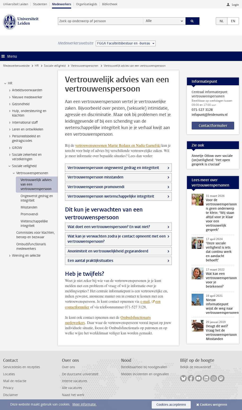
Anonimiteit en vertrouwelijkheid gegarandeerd (108, 251)
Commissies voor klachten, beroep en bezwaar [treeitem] (35, 234)
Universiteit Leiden (15, 4)
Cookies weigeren (213, 404)
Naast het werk (73, 395)
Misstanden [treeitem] (29, 207)
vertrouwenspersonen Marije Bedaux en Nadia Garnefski (117, 145)
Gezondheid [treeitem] (21, 104)
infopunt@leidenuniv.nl (210, 115)
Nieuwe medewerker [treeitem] (27, 97)
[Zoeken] (193, 21)
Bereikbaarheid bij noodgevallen (144, 367)
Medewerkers (61, 4)
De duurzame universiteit (80, 374)
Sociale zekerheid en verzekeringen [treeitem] (27, 156)
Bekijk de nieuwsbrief (195, 367)
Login (235, 5)
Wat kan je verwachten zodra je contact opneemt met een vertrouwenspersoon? (117, 239)
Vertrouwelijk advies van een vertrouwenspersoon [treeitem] (36, 184)
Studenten (40, 4)
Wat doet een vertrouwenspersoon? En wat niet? (109, 226)
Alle (149, 21)
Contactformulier (213, 125)
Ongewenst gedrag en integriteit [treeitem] (37, 198)
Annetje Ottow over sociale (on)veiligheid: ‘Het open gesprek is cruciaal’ (212, 160)
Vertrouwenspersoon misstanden (95, 177)
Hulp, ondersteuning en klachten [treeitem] (29, 113)
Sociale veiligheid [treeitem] (24, 166)
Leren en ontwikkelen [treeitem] (27, 129)
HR (37, 66)
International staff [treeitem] (25, 122)
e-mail (145, 301)
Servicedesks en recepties (21, 367)
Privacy (8, 388)
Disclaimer (10, 395)
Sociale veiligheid (55, 66)
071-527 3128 (202, 110)
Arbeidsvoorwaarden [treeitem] (27, 90)
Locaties (9, 374)
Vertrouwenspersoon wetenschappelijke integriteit (111, 196)
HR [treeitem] (10, 83)
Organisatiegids (86, 4)
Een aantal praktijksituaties (90, 260)
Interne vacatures (74, 381)
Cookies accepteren (171, 404)
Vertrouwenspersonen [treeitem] (32, 173)
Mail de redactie (14, 381)
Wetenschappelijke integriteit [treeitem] (34, 223)
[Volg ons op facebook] (191, 378)
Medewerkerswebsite (16, 66)
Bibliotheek (109, 4)
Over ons (68, 367)
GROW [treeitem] (17, 148)
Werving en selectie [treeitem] (26, 255)
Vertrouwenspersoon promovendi (96, 186)
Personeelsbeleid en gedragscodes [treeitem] (26, 138)
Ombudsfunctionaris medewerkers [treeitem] (31, 246)
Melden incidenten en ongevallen (145, 374)
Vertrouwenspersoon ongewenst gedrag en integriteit (113, 167)
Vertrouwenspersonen (84, 66)
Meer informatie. (84, 404)
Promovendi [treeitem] (29, 214)
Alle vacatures (72, 388)
